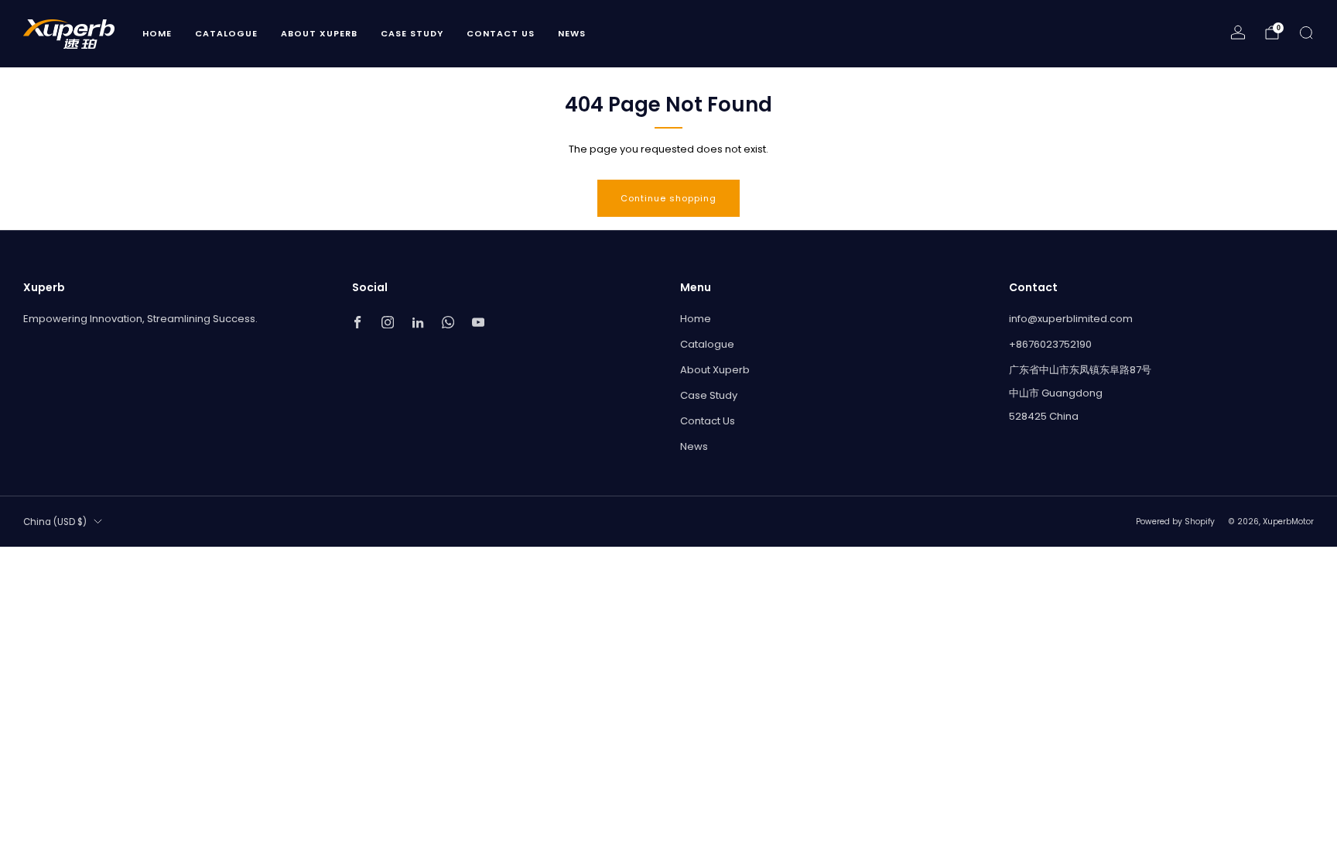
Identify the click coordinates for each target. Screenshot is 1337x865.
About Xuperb (319, 33)
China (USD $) (55, 522)
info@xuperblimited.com (1071, 318)
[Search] (1306, 32)
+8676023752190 (1050, 344)
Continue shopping (668, 198)
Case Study (412, 33)
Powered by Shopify (1175, 521)
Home (157, 33)
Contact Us (501, 33)
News (572, 33)
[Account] (1238, 32)
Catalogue (226, 33)
